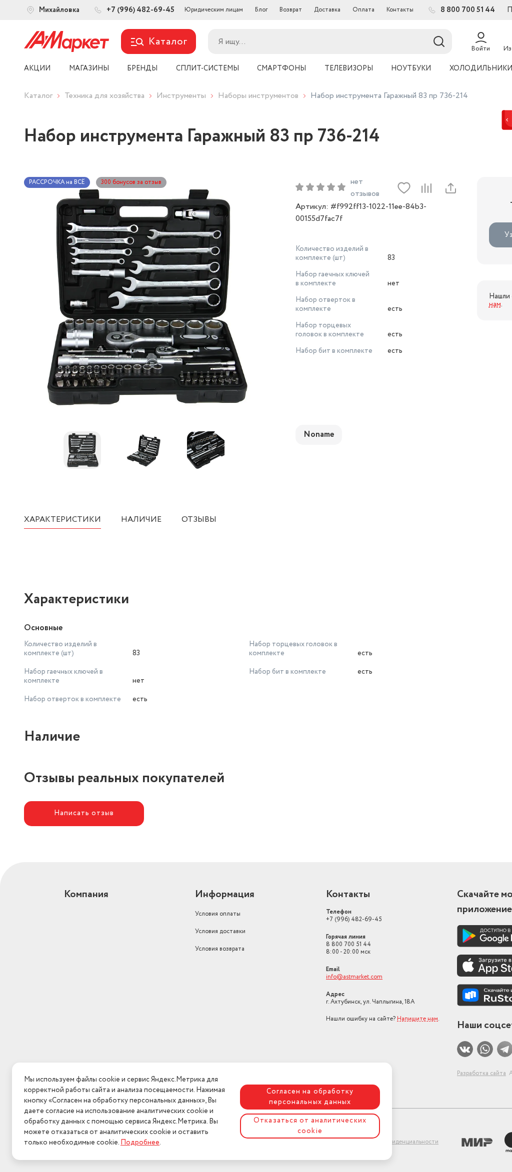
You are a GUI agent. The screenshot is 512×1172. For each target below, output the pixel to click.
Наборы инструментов (258, 95)
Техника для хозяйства (104, 95)
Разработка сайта (481, 1073)
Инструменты (181, 95)
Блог (261, 9)
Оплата (363, 9)
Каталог (38, 95)
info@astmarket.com (354, 977)
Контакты (400, 9)
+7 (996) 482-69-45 (354, 915)
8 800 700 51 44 (348, 944)
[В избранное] (404, 188)
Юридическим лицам (213, 9)
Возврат (291, 9)
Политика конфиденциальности (393, 1142)
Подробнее (140, 1143)
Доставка (327, 9)
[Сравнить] (426, 188)
